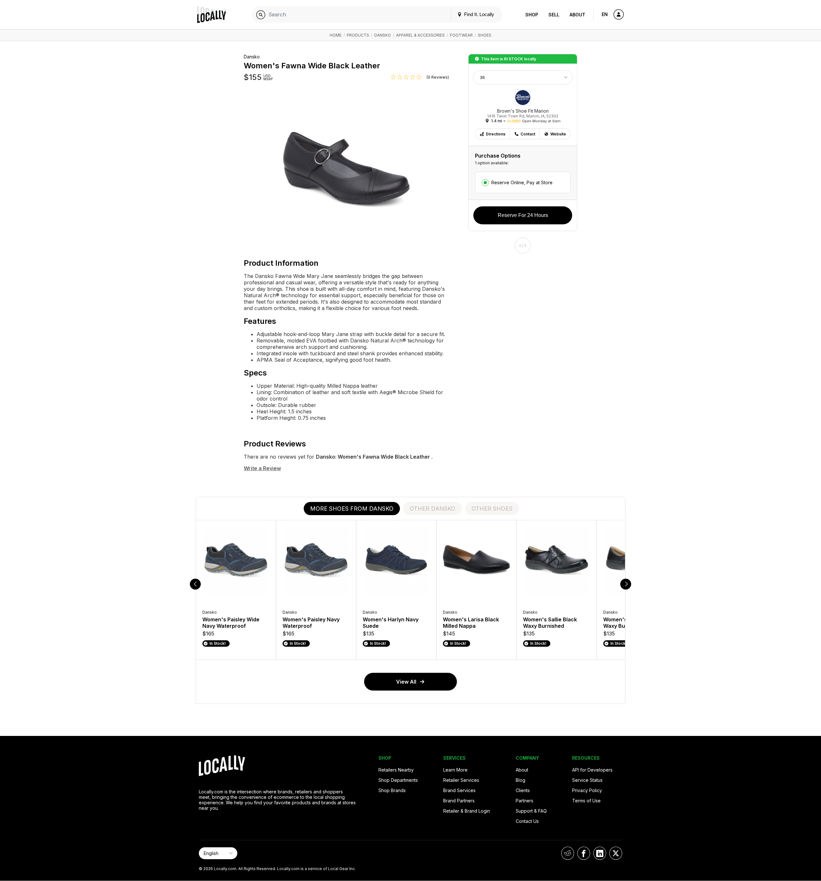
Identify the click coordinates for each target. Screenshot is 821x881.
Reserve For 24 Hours (523, 215)
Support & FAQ (531, 811)
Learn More (455, 770)
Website (558, 134)
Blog (520, 780)
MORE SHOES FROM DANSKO (352, 508)
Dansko (382, 35)
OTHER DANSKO (432, 508)
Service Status (587, 780)
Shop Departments (398, 780)
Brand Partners (459, 800)
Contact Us (527, 821)
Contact (528, 134)
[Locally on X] (615, 853)
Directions (495, 134)
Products (358, 35)
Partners (524, 800)
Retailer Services (461, 780)
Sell (553, 14)
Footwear (461, 35)
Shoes (484, 35)
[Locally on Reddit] (567, 853)
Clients (523, 790)
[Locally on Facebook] (583, 853)
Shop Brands (392, 790)
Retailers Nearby (396, 770)
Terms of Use (586, 800)
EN (605, 14)
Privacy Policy (587, 790)
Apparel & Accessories (420, 35)
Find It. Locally (478, 14)
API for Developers (592, 770)
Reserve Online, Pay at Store (522, 182)
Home (336, 35)
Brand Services (459, 790)
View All (406, 681)
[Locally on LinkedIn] (599, 853)
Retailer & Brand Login (466, 811)
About (577, 14)
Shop (531, 14)
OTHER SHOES (491, 508)
